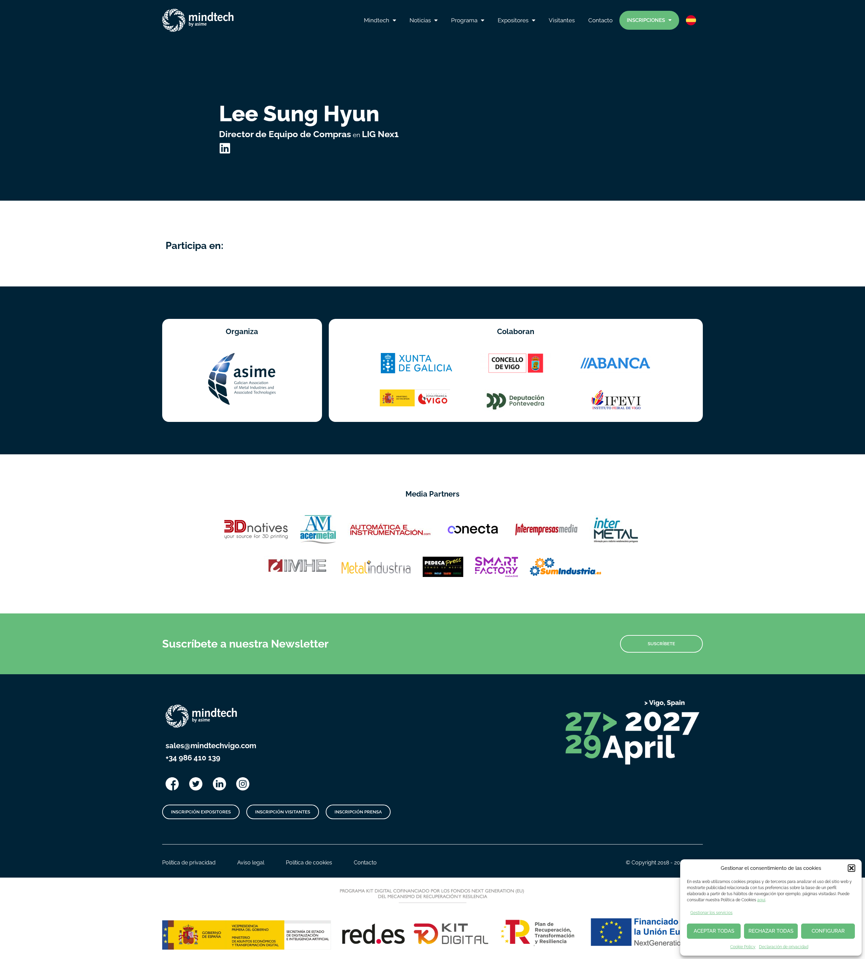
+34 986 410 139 (193, 757)
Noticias (420, 20)
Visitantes (562, 20)
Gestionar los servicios (711, 912)
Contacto (600, 20)
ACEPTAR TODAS (714, 931)
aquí (761, 900)
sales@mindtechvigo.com (211, 745)
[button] (851, 868)
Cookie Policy (743, 946)
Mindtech (376, 20)
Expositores (513, 20)
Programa (464, 20)
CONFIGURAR (828, 931)
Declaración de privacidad (783, 946)
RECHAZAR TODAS (770, 931)
